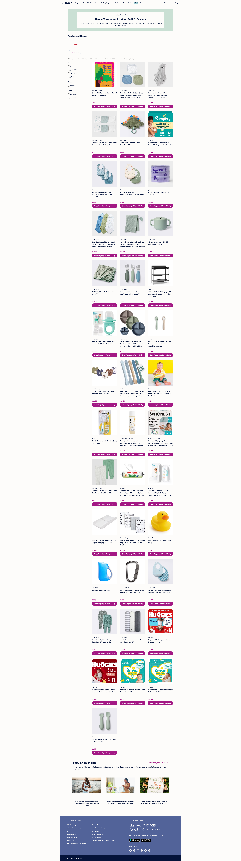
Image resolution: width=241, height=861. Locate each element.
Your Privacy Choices (98, 828)
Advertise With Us (73, 837)
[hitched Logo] (133, 829)
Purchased (73, 98)
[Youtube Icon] (145, 850)
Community (143, 3)
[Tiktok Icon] (134, 850)
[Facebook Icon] (130, 850)
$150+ (72, 77)
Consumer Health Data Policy (76, 843)
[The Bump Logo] (67, 3)
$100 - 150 (74, 73)
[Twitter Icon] (149, 850)
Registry (130, 3)
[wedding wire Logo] (151, 829)
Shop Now (75, 52)
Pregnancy (78, 3)
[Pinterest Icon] (142, 850)
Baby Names (117, 3)
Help (68, 831)
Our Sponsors (96, 837)
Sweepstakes (71, 834)
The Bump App (72, 825)
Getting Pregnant (106, 3)
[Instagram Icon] (138, 850)
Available (73, 94)
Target (72, 85)
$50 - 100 (73, 70)
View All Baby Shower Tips (156, 763)
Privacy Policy (71, 840)
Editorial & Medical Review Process (103, 840)
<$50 (72, 66)
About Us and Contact (74, 828)
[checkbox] (69, 66)
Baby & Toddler (88, 3)
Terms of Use (96, 825)
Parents (97, 3)
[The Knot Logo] (135, 825)
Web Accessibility (98, 834)
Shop (124, 3)
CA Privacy (95, 831)
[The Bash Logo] (150, 825)
